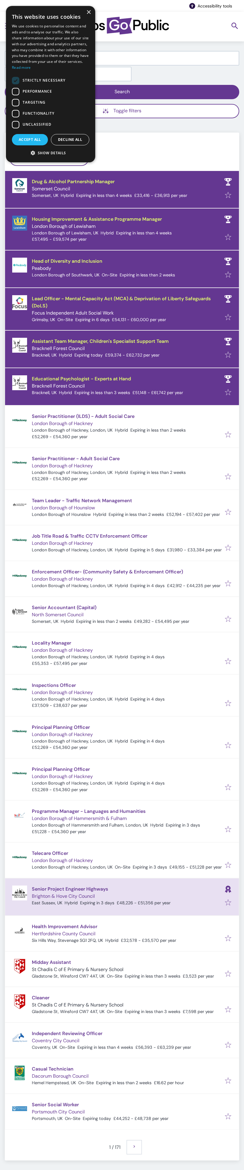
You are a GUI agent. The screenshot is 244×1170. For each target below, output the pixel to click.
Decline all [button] (70, 139)
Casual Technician (52, 1069)
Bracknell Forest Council (58, 348)
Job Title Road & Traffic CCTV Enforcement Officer (89, 536)
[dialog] (50, 84)
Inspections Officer (54, 685)
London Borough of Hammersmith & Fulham (79, 818)
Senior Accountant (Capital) (64, 607)
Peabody (41, 268)
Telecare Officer (50, 853)
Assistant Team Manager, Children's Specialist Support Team (100, 341)
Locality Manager (51, 643)
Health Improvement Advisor (64, 926)
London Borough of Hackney (62, 423)
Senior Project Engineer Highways (70, 889)
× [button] (88, 12)
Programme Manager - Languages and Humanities (89, 811)
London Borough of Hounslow (63, 508)
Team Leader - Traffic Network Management (82, 500)
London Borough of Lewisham (64, 226)
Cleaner (40, 998)
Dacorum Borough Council (60, 1076)
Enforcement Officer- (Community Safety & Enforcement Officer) (107, 572)
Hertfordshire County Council (64, 934)
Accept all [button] (30, 139)
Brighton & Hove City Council (63, 896)
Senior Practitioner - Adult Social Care (76, 458)
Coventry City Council (55, 1040)
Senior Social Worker (55, 1104)
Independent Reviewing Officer (67, 1033)
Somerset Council (51, 189)
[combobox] (122, 58)
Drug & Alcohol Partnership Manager (73, 181)
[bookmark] (228, 195)
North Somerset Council (58, 615)
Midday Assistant (51, 962)
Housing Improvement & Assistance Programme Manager (97, 219)
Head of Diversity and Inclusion (67, 261)
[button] (50, 152)
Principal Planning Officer (61, 727)
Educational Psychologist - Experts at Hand (81, 379)
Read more (21, 67)
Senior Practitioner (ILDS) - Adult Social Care (83, 416)
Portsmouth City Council (58, 1112)
